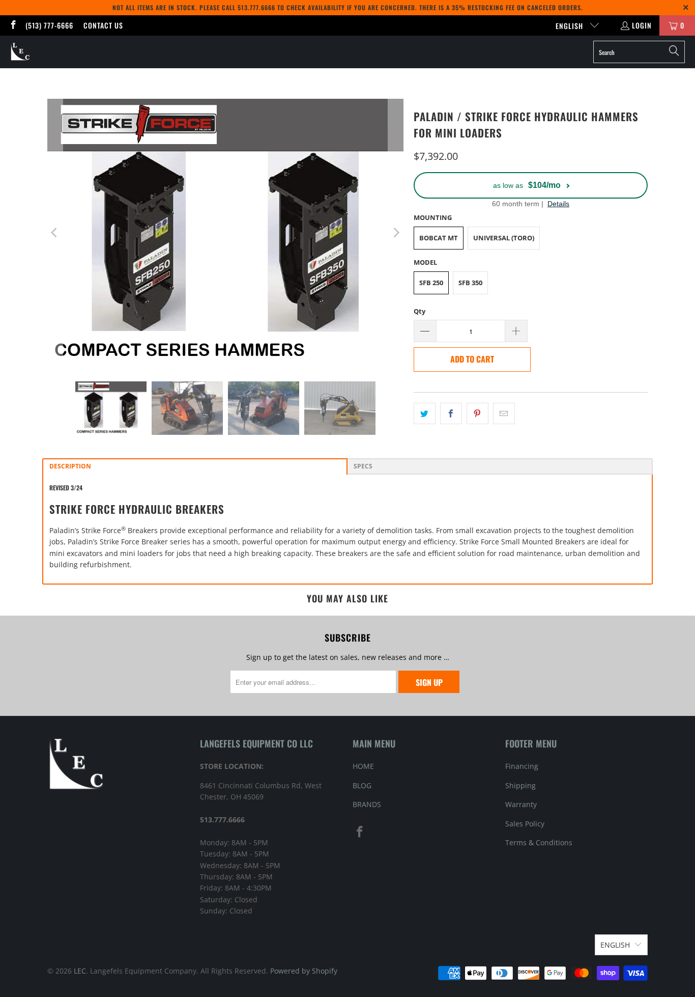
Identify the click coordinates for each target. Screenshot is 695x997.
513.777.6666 (256, 7)
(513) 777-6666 (49, 25)
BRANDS (367, 804)
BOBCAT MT (438, 237)
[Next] (396, 232)
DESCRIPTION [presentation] (70, 466)
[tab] (194, 466)
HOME (363, 766)
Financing (521, 766)
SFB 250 (431, 282)
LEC (80, 971)
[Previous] (55, 232)
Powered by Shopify (303, 971)
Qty (419, 311)
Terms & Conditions (538, 842)
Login (642, 25)
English (570, 25)
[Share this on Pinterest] (477, 413)
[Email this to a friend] (504, 413)
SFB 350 (470, 282)
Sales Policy (524, 823)
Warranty (521, 804)
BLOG (362, 785)
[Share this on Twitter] (425, 413)
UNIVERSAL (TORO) (503, 237)
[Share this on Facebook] (451, 413)
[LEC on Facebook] (13, 25)
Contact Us (103, 25)
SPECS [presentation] (363, 466)
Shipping (520, 785)
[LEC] (20, 52)
